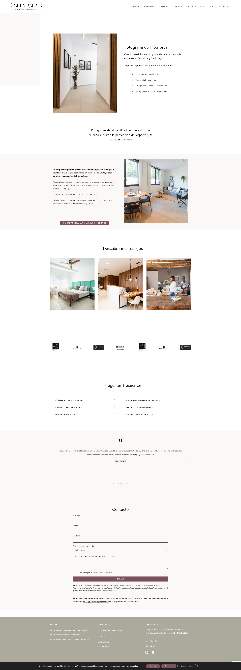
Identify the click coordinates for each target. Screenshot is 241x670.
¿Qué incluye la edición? (66, 414)
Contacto (223, 6)
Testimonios (103, 647)
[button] (85, 400)
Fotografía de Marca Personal (65, 635)
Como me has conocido (83, 546)
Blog (211, 6)
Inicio (136, 6)
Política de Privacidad (102, 573)
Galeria (163, 6)
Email (75, 526)
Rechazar (169, 666)
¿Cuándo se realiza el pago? (68, 407)
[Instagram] (146, 652)
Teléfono (76, 536)
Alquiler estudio (196, 6)
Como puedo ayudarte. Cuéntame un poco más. (94, 556)
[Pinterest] (153, 652)
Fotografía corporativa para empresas (69, 630)
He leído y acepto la (93, 573)
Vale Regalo (103, 642)
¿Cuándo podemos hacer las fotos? (143, 400)
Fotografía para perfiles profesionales (69, 639)
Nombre (76, 515)
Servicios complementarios (139, 407)
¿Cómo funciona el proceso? (69, 400)
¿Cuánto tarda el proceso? (139, 414)
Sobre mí (179, 6)
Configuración (187, 666)
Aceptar (153, 666)
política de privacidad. (107, 591)
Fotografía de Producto (110, 630)
